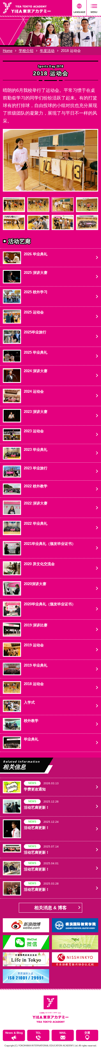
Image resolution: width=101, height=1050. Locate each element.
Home (7, 51)
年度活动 (47, 51)
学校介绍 (26, 51)
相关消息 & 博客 (50, 907)
